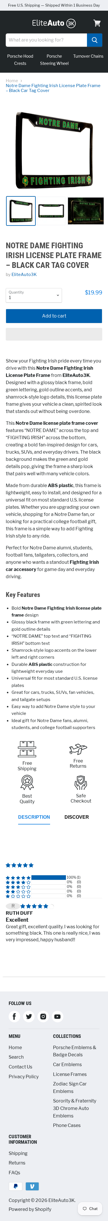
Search (16, 1057)
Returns (17, 1163)
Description (34, 817)
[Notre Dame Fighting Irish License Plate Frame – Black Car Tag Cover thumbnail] (86, 211)
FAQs (14, 1172)
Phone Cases (67, 1125)
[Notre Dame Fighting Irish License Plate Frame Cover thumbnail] (21, 211)
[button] (54, 334)
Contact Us (20, 1067)
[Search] (94, 40)
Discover (77, 817)
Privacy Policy (24, 1076)
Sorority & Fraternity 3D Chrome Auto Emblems (74, 1108)
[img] (34, 906)
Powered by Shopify (30, 1209)
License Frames (70, 1074)
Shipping (18, 1153)
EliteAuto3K (24, 274)
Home (12, 80)
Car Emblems (67, 1064)
